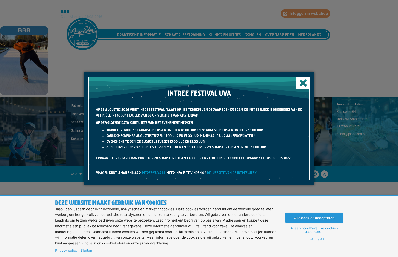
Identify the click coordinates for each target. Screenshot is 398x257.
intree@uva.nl (154, 172)
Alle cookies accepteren (314, 218)
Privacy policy (66, 250)
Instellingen (314, 238)
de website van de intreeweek (232, 172)
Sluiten (86, 250)
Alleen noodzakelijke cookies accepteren (314, 229)
